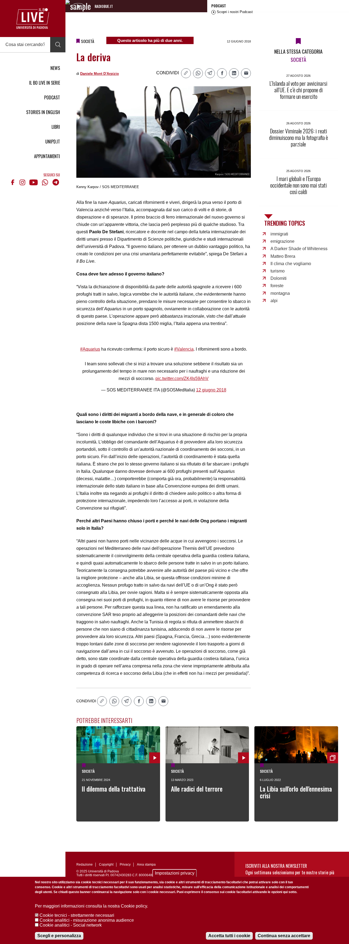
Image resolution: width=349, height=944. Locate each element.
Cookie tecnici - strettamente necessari (77, 915)
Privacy (125, 864)
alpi (274, 300)
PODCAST (52, 97)
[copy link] (186, 73)
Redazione (84, 864)
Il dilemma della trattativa (113, 788)
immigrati (279, 234)
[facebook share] (222, 73)
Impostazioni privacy (174, 873)
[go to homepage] (32, 18)
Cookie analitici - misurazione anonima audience (87, 920)
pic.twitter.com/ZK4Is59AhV (182, 378)
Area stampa (146, 864)
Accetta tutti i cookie (229, 935)
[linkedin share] (234, 73)
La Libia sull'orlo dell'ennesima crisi (296, 792)
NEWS (55, 68)
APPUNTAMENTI (47, 156)
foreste (277, 285)
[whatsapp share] (198, 73)
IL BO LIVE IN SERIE (44, 82)
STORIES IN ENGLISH (43, 112)
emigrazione (282, 241)
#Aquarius (90, 349)
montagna (280, 293)
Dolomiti (278, 278)
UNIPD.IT (52, 141)
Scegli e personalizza (59, 935)
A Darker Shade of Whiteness (298, 248)
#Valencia (184, 349)
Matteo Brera (282, 256)
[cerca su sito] (57, 44)
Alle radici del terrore (196, 788)
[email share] (246, 73)
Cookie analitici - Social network (71, 925)
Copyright (106, 864)
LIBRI (56, 127)
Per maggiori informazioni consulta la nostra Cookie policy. (91, 906)
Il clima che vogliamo (290, 263)
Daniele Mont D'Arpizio (99, 74)
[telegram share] (210, 73)
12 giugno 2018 (211, 390)
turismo (277, 271)
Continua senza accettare (284, 935)
